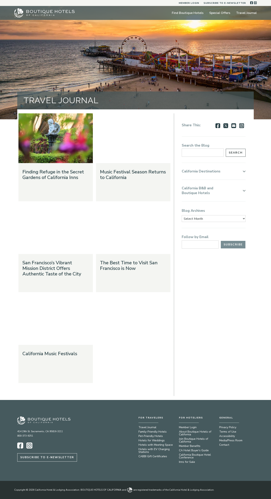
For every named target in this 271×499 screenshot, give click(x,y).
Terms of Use (227, 432)
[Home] (49, 420)
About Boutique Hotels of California (195, 433)
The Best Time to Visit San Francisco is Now (129, 265)
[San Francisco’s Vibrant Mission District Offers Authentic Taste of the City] (55, 229)
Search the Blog (195, 145)
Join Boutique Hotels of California (193, 440)
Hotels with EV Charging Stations (154, 450)
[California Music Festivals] (55, 320)
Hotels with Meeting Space (155, 445)
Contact (224, 445)
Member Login (189, 3)
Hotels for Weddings (151, 440)
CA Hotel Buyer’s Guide (194, 450)
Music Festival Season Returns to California (133, 175)
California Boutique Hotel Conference (195, 456)
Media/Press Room (230, 440)
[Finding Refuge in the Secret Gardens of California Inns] (55, 138)
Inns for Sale (187, 462)
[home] (44, 13)
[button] (213, 171)
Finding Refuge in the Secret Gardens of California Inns (53, 175)
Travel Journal (246, 13)
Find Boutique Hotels (188, 13)
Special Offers (219, 13)
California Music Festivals (49, 353)
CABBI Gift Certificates (152, 456)
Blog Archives (193, 210)
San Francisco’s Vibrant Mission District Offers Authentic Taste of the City (51, 268)
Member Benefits (189, 446)
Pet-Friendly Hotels (150, 436)
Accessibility (227, 436)
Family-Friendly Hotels (152, 432)
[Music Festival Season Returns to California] (133, 138)
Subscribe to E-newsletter (225, 3)
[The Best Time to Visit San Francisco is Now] (133, 229)
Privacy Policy (227, 427)
